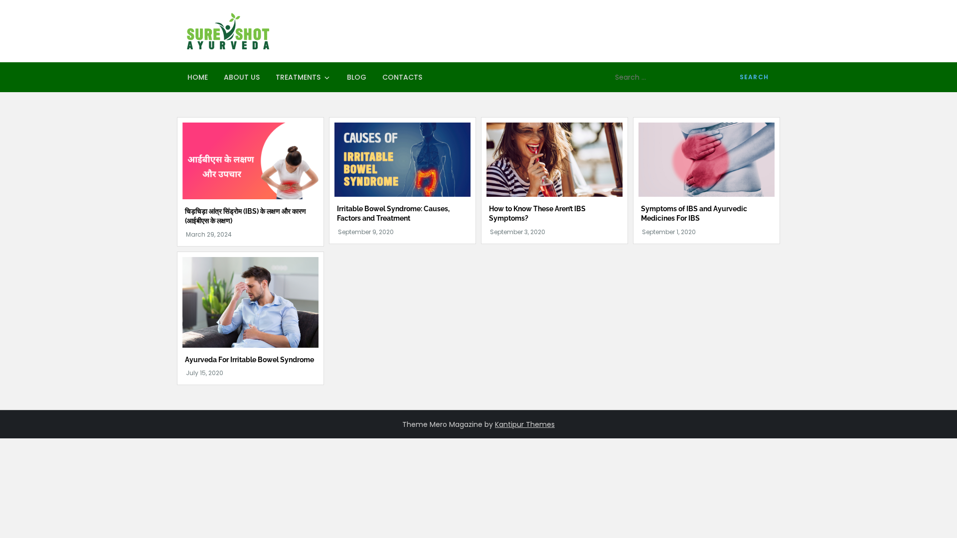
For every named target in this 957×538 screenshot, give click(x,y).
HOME (197, 77)
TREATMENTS (298, 77)
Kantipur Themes (525, 424)
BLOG (356, 77)
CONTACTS (402, 77)
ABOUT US (242, 77)
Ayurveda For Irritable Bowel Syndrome (249, 360)
